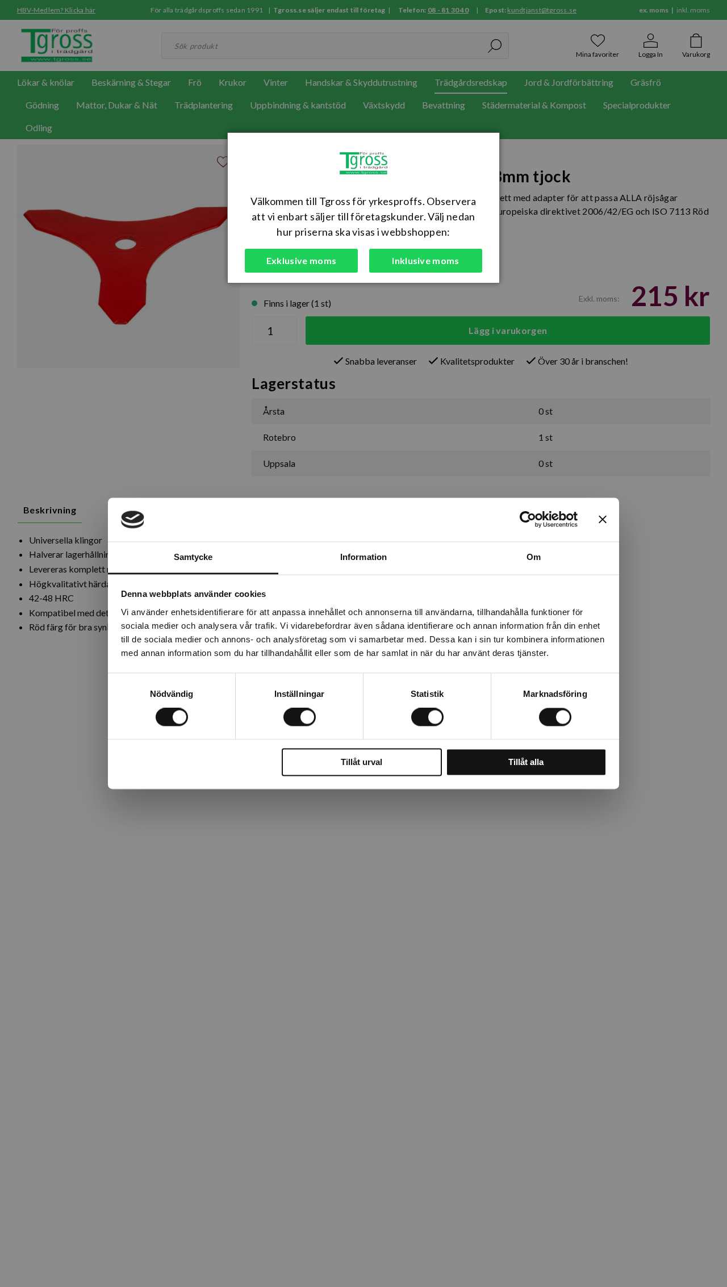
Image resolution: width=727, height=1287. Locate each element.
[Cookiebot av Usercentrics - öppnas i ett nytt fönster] (528, 519)
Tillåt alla (526, 762)
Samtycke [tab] (193, 557)
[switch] (299, 717)
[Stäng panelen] (603, 520)
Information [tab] (363, 557)
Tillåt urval (361, 762)
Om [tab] (534, 557)
